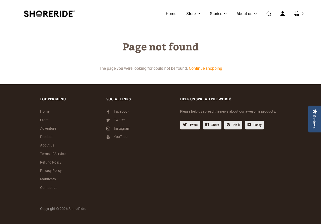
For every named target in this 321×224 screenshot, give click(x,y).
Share (215, 125)
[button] (193, 14)
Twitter (119, 120)
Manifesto (48, 179)
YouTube (120, 137)
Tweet (193, 125)
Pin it (236, 125)
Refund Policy (50, 162)
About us (47, 145)
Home (44, 111)
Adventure (48, 128)
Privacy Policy (51, 171)
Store (44, 120)
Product (46, 137)
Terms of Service (52, 154)
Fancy (257, 125)
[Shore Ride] (48, 14)
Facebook (121, 111)
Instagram (122, 128)
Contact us (48, 188)
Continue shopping (205, 68)
